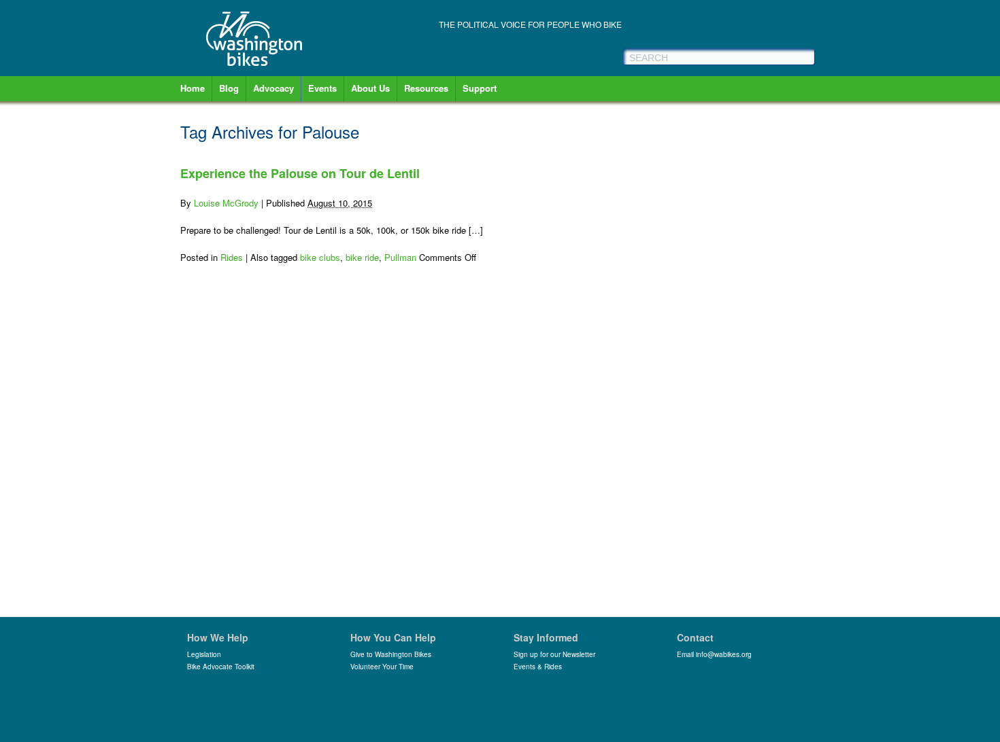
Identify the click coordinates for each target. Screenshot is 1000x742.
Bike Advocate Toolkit (220, 666)
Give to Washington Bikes (390, 654)
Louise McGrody (226, 202)
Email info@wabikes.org (714, 654)
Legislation (204, 654)
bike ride (362, 257)
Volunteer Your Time (382, 666)
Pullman (400, 257)
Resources (426, 88)
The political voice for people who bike (530, 24)
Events (322, 88)
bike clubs (320, 257)
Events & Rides (538, 666)
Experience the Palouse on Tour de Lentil (300, 173)
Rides (231, 257)
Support (480, 88)
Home (192, 88)
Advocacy (273, 88)
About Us (370, 88)
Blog (229, 88)
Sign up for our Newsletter (554, 654)
